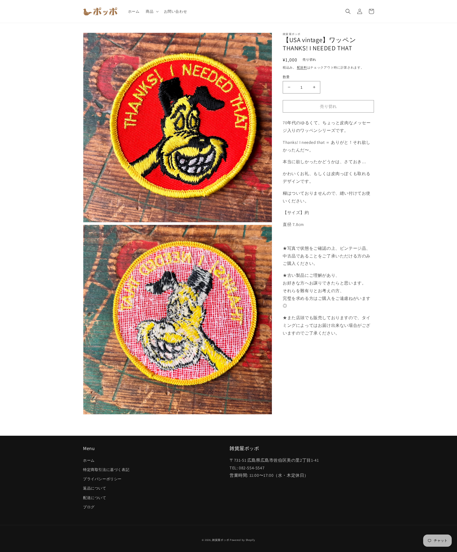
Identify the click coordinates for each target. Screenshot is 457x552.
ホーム (89, 460)
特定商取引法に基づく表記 (106, 469)
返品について (94, 488)
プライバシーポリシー (102, 479)
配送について (94, 497)
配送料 (302, 67)
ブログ (89, 507)
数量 (286, 76)
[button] (152, 11)
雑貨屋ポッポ (220, 540)
